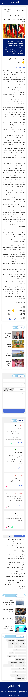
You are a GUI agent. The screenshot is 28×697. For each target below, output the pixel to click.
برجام (15, 318)
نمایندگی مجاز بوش (14, 643)
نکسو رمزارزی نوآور (20, 659)
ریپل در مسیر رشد (20, 665)
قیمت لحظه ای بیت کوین (18, 672)
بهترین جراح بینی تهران (19, 650)
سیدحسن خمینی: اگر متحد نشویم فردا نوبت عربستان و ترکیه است (15, 546)
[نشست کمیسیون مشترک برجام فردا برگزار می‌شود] (18, 344)
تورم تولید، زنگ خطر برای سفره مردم (8, 620)
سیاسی (22, 10)
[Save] (24, 314)
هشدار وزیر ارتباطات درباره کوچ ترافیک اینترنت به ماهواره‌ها (8, 628)
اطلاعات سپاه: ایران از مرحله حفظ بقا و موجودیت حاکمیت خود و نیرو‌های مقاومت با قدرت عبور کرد (15, 584)
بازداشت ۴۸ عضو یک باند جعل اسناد (17, 589)
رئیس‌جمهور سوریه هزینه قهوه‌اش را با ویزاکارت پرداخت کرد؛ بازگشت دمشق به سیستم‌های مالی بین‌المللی (8, 611)
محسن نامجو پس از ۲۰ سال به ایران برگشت (15, 580)
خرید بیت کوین (21, 640)
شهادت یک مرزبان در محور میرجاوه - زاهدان (15, 562)
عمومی (18, 10)
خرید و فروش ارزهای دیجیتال (18, 675)
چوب (10, 646)
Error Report (19, 310)
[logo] (14, 2)
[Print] (21, 314)
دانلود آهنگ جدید (20, 653)
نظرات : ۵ (7, 11)
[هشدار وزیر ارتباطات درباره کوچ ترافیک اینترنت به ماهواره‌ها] (20, 628)
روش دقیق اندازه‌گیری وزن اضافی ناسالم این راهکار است (15, 559)
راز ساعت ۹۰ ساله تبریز (20, 571)
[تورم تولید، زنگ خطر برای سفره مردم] (20, 620)
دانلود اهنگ (21, 656)
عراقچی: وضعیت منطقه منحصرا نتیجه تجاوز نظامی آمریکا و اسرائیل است (15, 542)
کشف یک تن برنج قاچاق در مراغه (17, 574)
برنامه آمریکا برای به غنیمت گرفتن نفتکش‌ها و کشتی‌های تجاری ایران (8, 602)
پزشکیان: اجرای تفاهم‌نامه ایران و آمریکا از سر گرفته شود (15, 577)
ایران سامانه (11, 695)
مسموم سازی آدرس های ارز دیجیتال (16, 662)
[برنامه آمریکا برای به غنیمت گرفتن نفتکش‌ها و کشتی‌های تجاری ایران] (20, 602)
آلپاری (12, 653)
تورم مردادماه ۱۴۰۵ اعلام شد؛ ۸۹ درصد (16, 539)
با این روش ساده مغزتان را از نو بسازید (16, 565)
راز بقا (23, 643)
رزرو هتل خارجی (12, 656)
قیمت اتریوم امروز (20, 678)
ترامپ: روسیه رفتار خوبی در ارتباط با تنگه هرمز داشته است (15, 551)
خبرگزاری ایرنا (17, 302)
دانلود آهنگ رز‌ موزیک (19, 646)
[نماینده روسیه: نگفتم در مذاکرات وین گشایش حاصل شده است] (18, 335)
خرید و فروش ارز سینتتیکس (18, 669)
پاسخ (19, 442)
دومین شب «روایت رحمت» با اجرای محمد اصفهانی (16, 568)
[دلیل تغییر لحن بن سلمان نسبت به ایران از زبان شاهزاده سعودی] (18, 363)
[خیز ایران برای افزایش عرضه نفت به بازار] (18, 353)
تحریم (10, 318)
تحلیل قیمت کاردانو (9, 665)
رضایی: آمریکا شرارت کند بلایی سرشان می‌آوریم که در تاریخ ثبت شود (15, 555)
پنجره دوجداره (11, 640)
